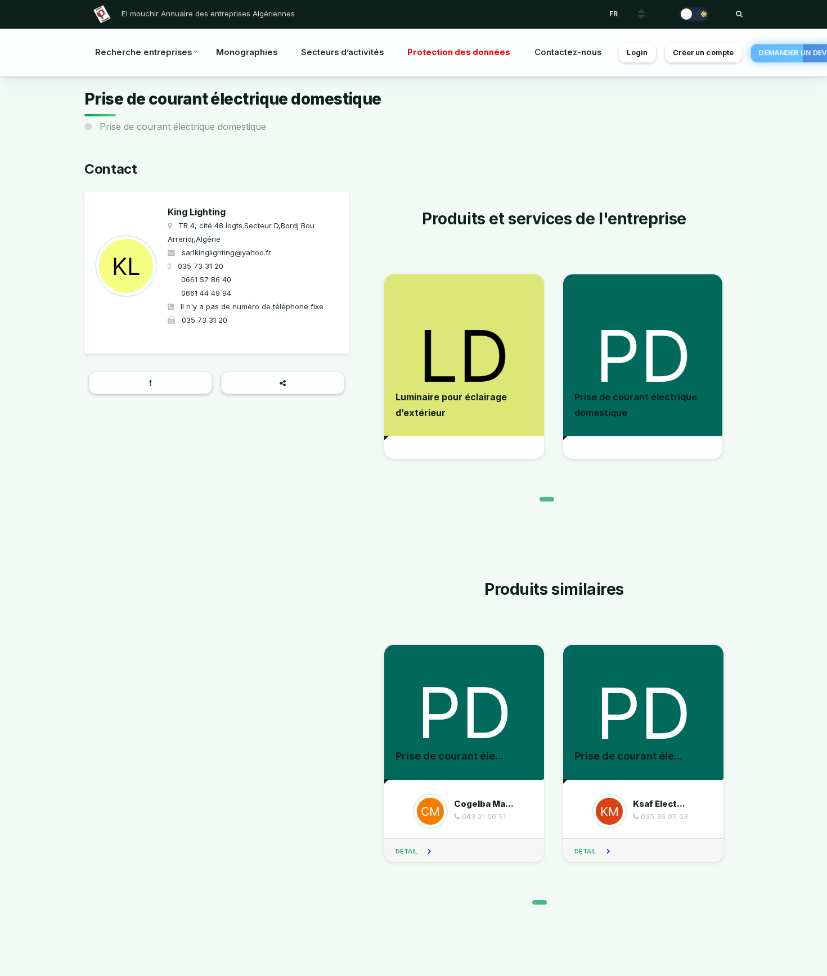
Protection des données (458, 52)
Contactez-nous (567, 52)
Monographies (246, 52)
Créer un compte (703, 52)
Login (637, 52)
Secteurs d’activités (342, 52)
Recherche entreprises (143, 52)
